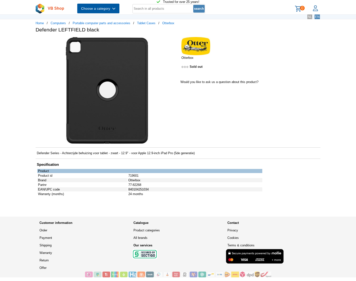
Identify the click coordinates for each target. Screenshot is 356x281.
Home (40, 23)
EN (317, 17)
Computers (58, 23)
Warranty (45, 253)
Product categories (146, 230)
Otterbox (168, 23)
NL (310, 17)
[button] (174, 41)
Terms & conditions (241, 245)
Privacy (232, 230)
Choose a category (96, 8)
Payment (45, 238)
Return (44, 260)
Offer (42, 268)
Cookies (233, 238)
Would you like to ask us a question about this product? (219, 82)
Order (43, 230)
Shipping (45, 245)
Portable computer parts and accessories (101, 23)
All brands (140, 238)
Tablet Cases (146, 23)
